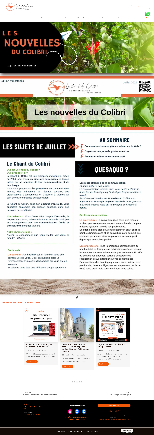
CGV (25, 408)
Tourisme (69, 18)
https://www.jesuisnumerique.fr (32, 414)
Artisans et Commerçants (103, 18)
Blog (120, 18)
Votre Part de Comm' (77, 419)
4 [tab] (78, 381)
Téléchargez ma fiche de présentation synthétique (114, 419)
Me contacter (114, 405)
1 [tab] (72, 381)
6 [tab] (81, 381)
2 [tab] (74, 381)
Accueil (33, 18)
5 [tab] (80, 381)
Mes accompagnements (50, 18)
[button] (141, 7)
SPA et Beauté (82, 18)
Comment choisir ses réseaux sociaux (112, 334)
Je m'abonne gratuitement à (77, 417)
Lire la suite (32, 366)
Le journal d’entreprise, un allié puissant (75, 345)
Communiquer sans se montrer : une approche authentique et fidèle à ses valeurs (40, 348)
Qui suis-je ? (114, 411)
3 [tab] (76, 381)
